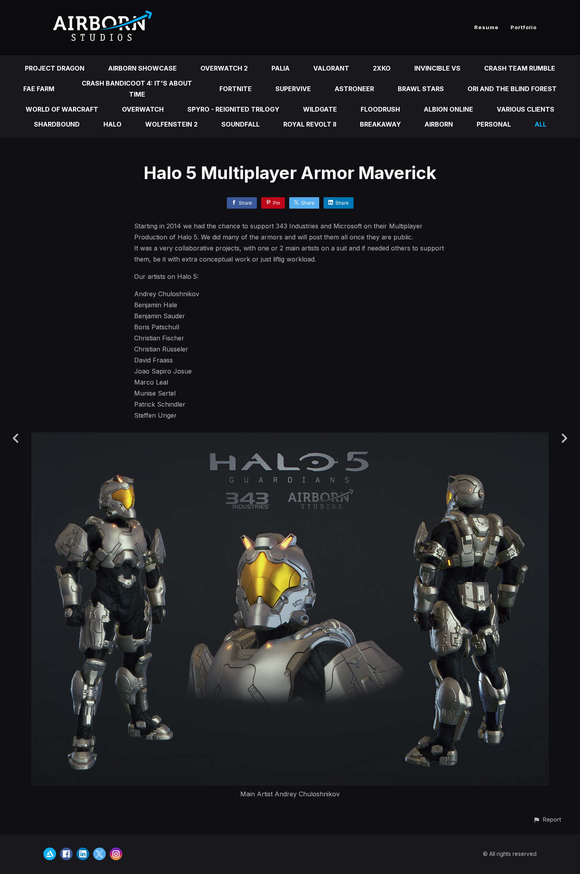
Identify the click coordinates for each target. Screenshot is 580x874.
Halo (112, 124)
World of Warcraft (62, 109)
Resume (486, 27)
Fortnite (235, 89)
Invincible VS (437, 68)
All (540, 124)
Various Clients (525, 109)
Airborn (439, 124)
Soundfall (240, 124)
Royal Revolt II (309, 124)
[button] (547, 819)
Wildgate (320, 109)
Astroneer (354, 89)
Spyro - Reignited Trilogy (233, 109)
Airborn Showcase (142, 68)
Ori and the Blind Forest (512, 89)
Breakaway (380, 124)
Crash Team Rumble (519, 68)
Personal (494, 124)
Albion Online (448, 109)
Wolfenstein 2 (171, 124)
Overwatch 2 (224, 68)
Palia (280, 68)
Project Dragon (54, 68)
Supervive (293, 89)
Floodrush (380, 109)
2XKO (382, 68)
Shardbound (57, 124)
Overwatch (143, 109)
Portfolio (524, 27)
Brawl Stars (421, 89)
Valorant (331, 68)
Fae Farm (38, 89)
